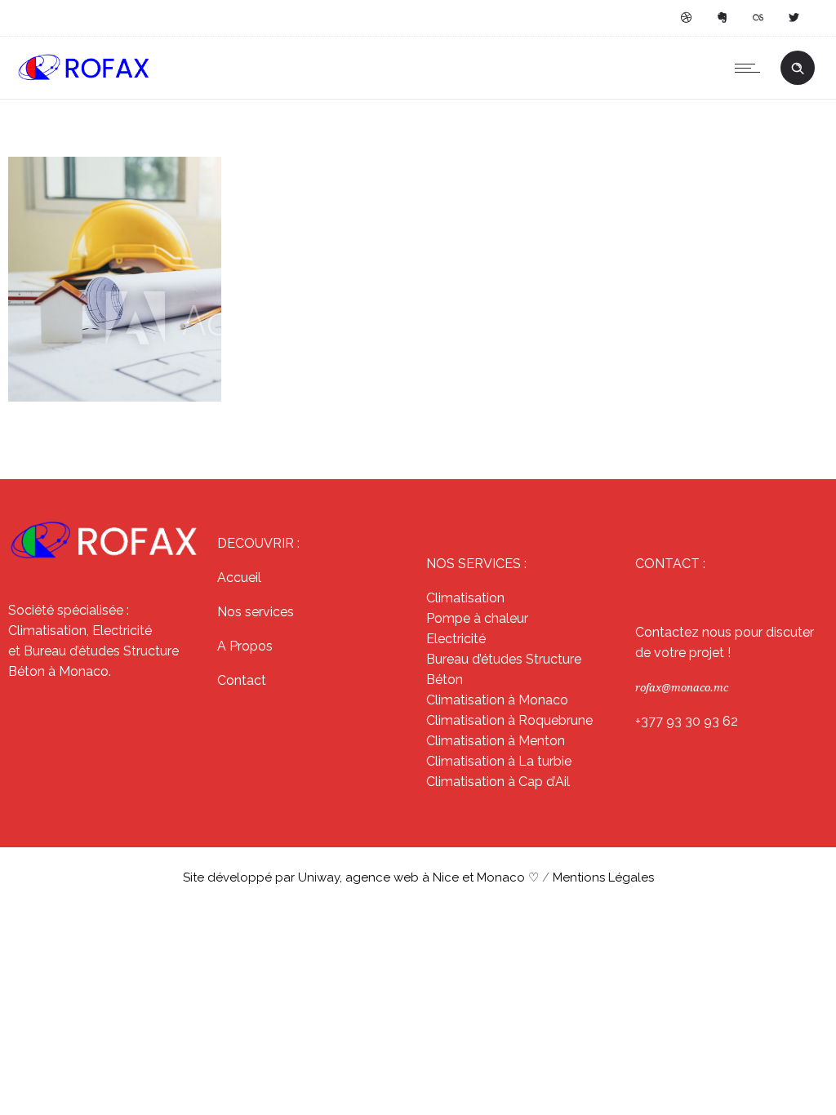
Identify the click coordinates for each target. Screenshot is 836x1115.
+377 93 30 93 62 (686, 721)
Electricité (456, 638)
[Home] (84, 78)
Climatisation (465, 598)
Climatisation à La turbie (498, 761)
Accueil (239, 577)
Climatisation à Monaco (497, 700)
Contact (241, 680)
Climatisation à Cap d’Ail (498, 781)
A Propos (245, 646)
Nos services (255, 612)
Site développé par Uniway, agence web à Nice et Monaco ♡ (362, 877)
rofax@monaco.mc (681, 688)
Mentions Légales (603, 877)
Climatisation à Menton (495, 741)
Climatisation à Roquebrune (509, 720)
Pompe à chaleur (477, 618)
